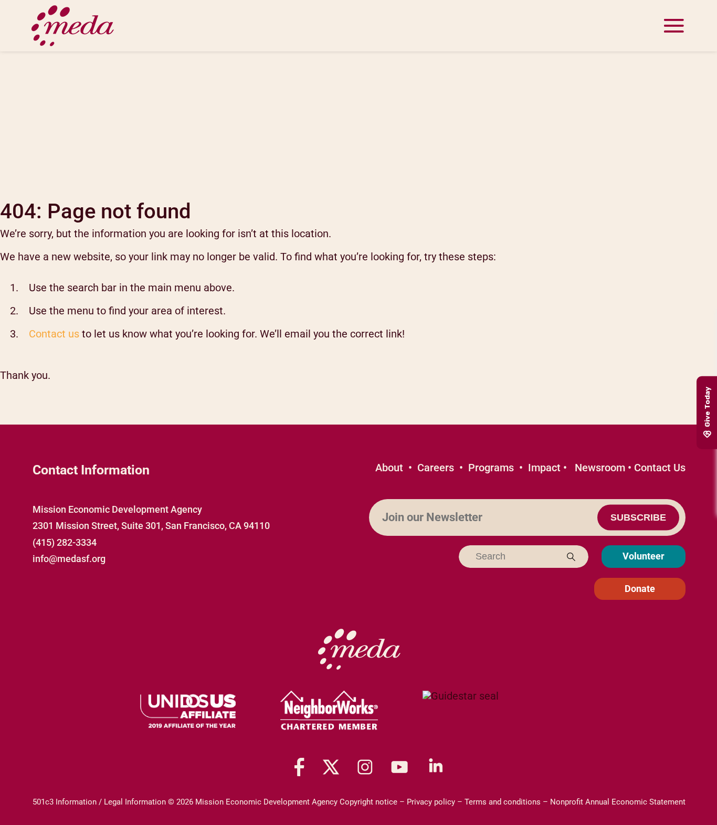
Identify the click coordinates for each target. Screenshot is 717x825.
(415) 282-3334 (65, 542)
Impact (544, 467)
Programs (491, 467)
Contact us (54, 333)
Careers (435, 467)
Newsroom (600, 467)
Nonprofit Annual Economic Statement (618, 802)
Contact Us (660, 467)
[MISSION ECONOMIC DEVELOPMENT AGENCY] (461, 711)
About (389, 467)
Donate (640, 588)
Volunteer (644, 556)
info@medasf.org (69, 558)
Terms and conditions (503, 802)
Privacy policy (431, 802)
